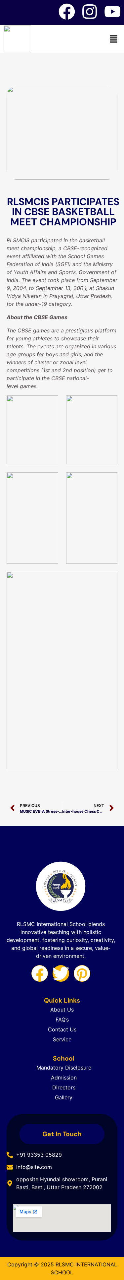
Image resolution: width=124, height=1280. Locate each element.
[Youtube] (112, 11)
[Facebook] (67, 11)
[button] (113, 39)
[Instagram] (89, 11)
